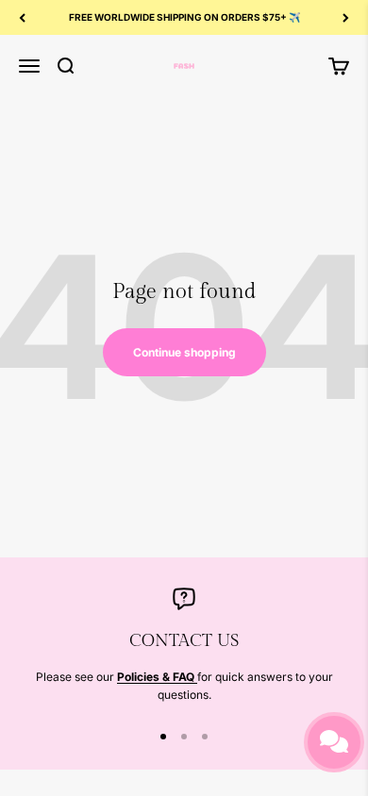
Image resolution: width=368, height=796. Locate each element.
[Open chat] (334, 742)
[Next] (346, 17)
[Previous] (22, 17)
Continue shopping (184, 352)
